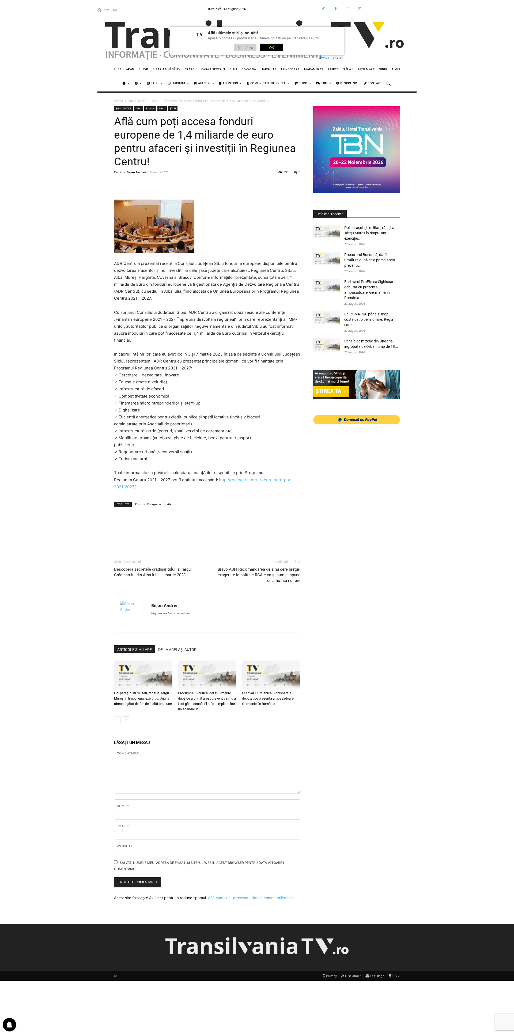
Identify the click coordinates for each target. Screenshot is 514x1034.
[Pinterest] (144, 184)
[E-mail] (193, 184)
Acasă (118, 100)
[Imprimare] (205, 184)
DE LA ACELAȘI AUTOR (177, 649)
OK (271, 47)
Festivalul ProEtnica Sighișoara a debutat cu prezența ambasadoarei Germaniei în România (268, 698)
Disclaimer (352, 976)
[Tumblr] (218, 184)
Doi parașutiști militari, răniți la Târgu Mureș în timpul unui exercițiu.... (369, 233)
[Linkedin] (168, 184)
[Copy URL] (255, 184)
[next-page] (126, 719)
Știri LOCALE (137, 100)
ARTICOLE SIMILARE (134, 649)
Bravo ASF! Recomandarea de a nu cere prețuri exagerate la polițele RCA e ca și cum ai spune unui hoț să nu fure (259, 575)
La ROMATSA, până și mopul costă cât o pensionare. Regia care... (368, 319)
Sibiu (162, 108)
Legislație (376, 976)
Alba (155, 100)
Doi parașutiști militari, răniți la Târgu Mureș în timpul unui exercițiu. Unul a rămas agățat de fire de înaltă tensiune (143, 698)
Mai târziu (245, 47)
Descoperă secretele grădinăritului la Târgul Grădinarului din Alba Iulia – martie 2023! (153, 572)
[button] (388, 83)
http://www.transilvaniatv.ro (170, 613)
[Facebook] (335, 8)
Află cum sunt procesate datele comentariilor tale (251, 897)
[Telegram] (230, 184)
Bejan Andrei (136, 172)
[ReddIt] (181, 184)
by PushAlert (333, 57)
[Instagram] (347, 8)
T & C (395, 976)
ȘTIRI (173, 108)
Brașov (150, 108)
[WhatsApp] (156, 184)
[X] (131, 184)
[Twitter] (359, 8)
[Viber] (242, 184)
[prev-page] (117, 719)
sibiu (170, 504)
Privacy (331, 976)
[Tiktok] (323, 8)
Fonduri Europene (148, 504)
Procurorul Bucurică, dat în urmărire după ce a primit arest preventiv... (369, 260)
